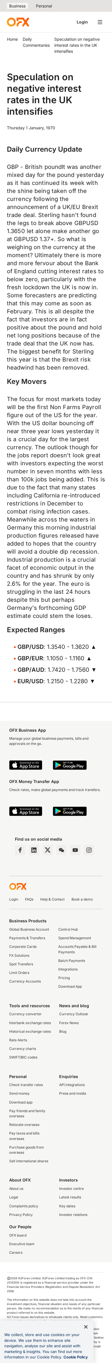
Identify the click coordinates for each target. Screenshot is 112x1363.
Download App (70, 986)
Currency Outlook (73, 1014)
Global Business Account (29, 929)
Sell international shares (28, 1161)
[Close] (86, 1327)
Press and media (72, 1093)
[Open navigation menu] (100, 22)
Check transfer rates (26, 1085)
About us (16, 1188)
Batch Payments (71, 960)
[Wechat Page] (61, 850)
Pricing (64, 978)
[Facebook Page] (20, 850)
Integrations (68, 969)
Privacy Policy (21, 1214)
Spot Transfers (21, 964)
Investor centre (71, 1188)
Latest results (70, 1197)
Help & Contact (52, 899)
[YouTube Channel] (75, 850)
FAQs (29, 899)
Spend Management (74, 938)
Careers (15, 1252)
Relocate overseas (24, 1124)
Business (17, 5)
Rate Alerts (18, 1040)
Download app (20, 1102)
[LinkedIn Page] (34, 850)
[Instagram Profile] (89, 850)
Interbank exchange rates (30, 1023)
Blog (62, 1031)
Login (82, 21)
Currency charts (22, 1048)
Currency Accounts (25, 981)
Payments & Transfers (27, 938)
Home (12, 39)
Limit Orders (19, 972)
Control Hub (68, 929)
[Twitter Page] (48, 850)
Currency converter (25, 1014)
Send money (19, 1093)
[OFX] (18, 22)
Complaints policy (23, 1206)
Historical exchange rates (30, 1031)
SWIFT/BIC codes (23, 1057)
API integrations (72, 1085)
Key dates (67, 1206)
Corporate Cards (22, 946)
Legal (13, 1197)
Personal (44, 5)
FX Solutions (19, 955)
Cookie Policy (75, 1357)
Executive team (21, 1244)
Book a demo (82, 899)
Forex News (69, 1023)
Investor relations (73, 1214)
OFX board (17, 1235)
